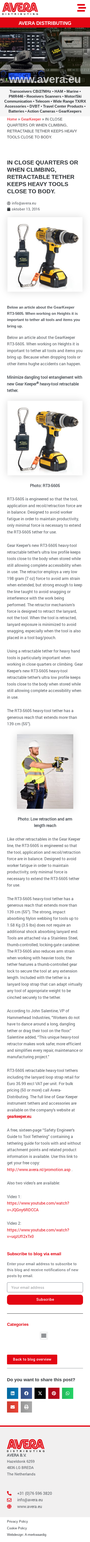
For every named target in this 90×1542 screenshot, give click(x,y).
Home (12, 119)
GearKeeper (31, 119)
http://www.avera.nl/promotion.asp (38, 1169)
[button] (44, 1336)
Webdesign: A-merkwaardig (26, 1535)
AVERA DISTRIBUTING (45, 23)
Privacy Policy (17, 1521)
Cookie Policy (17, 1528)
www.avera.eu (45, 79)
